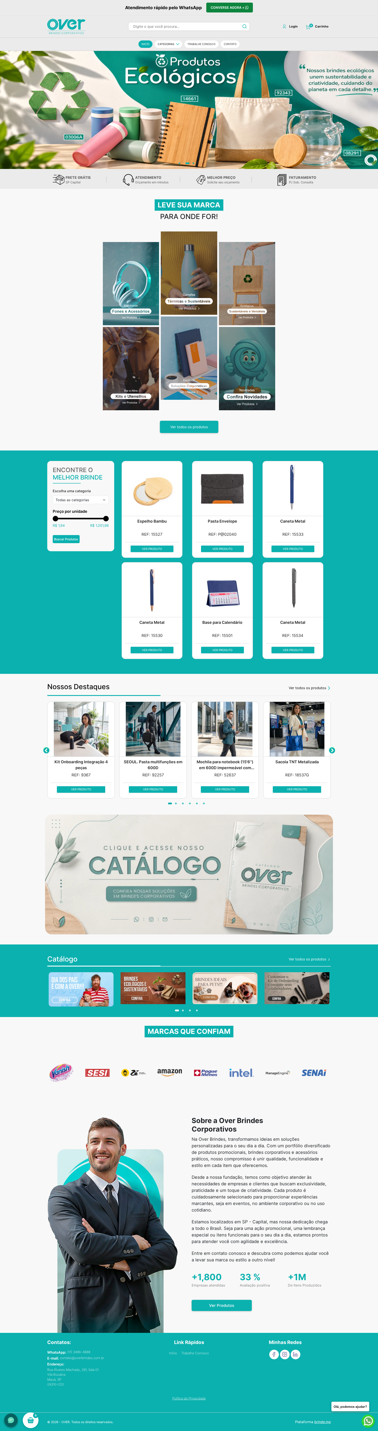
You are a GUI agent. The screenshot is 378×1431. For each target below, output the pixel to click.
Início (173, 1353)
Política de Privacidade (189, 1398)
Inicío (145, 44)
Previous (46, 749)
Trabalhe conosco (201, 44)
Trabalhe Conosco (195, 1353)
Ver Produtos (221, 1305)
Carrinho (322, 26)
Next (332, 749)
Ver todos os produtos (189, 427)
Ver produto (152, 549)
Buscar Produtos (66, 539)
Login (293, 26)
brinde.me (322, 1422)
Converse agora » (228, 7)
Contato (230, 44)
